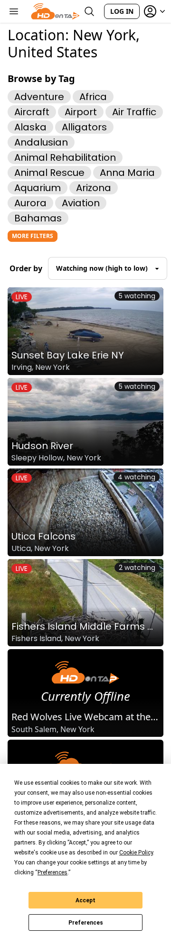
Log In (121, 11)
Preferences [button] (52, 872)
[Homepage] (55, 11)
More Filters (32, 236)
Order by (26, 268)
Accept (85, 900)
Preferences (85, 922)
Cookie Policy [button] (136, 852)
